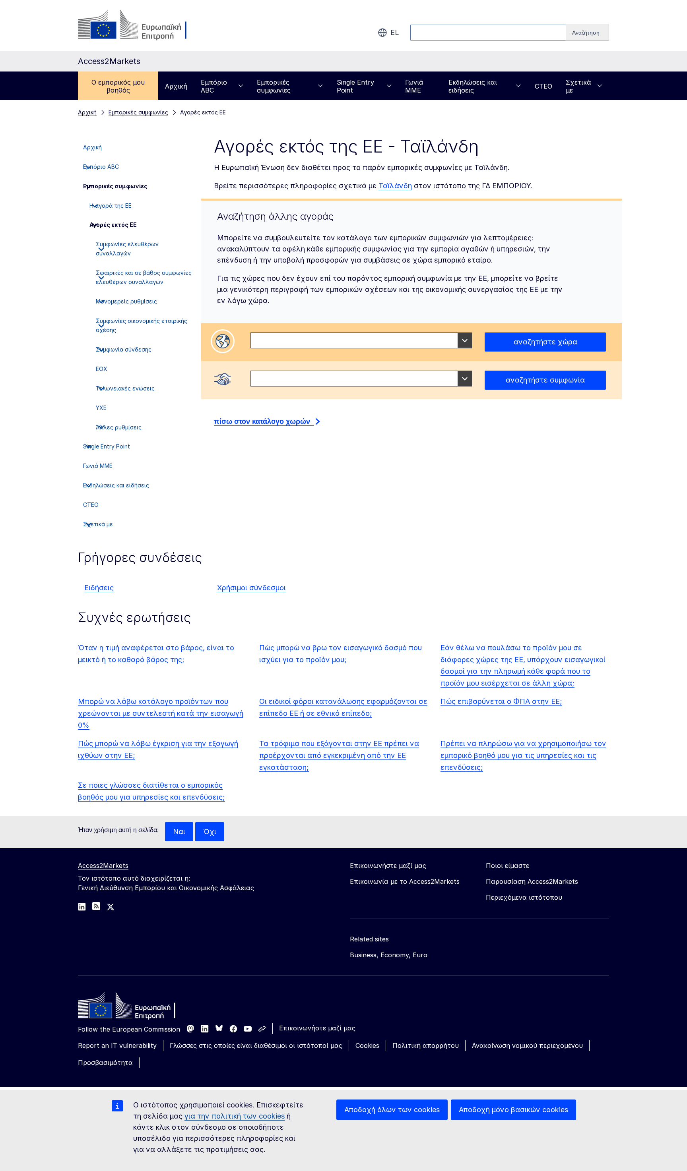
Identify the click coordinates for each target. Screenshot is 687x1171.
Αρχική (176, 86)
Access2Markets (103, 866)
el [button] (394, 32)
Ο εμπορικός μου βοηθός (118, 86)
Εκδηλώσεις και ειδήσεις (472, 86)
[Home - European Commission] (135, 1007)
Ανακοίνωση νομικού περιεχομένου (527, 1045)
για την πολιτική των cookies (234, 1116)
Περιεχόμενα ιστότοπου (524, 897)
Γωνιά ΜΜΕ (414, 86)
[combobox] (361, 340)
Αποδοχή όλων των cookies (392, 1109)
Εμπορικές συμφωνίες (274, 86)
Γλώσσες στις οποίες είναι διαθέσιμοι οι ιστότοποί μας (256, 1045)
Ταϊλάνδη (395, 186)
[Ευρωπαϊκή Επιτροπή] (142, 25)
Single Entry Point (355, 86)
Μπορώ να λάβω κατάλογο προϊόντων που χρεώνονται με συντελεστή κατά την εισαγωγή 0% (160, 713)
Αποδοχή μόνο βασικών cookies (513, 1109)
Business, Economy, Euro (388, 955)
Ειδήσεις (99, 588)
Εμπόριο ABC (214, 86)
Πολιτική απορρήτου (425, 1045)
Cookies (367, 1045)
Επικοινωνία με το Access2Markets (405, 881)
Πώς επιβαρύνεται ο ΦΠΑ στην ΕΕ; (501, 701)
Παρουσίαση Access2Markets (532, 881)
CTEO (543, 86)
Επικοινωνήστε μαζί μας (317, 1028)
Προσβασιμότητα (105, 1063)
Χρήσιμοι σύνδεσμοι (251, 588)
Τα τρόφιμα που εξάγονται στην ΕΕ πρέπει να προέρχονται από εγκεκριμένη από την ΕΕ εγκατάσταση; (339, 755)
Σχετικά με (578, 86)
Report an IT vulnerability (117, 1045)
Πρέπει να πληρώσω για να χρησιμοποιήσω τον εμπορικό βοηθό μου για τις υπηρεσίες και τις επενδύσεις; (523, 755)
